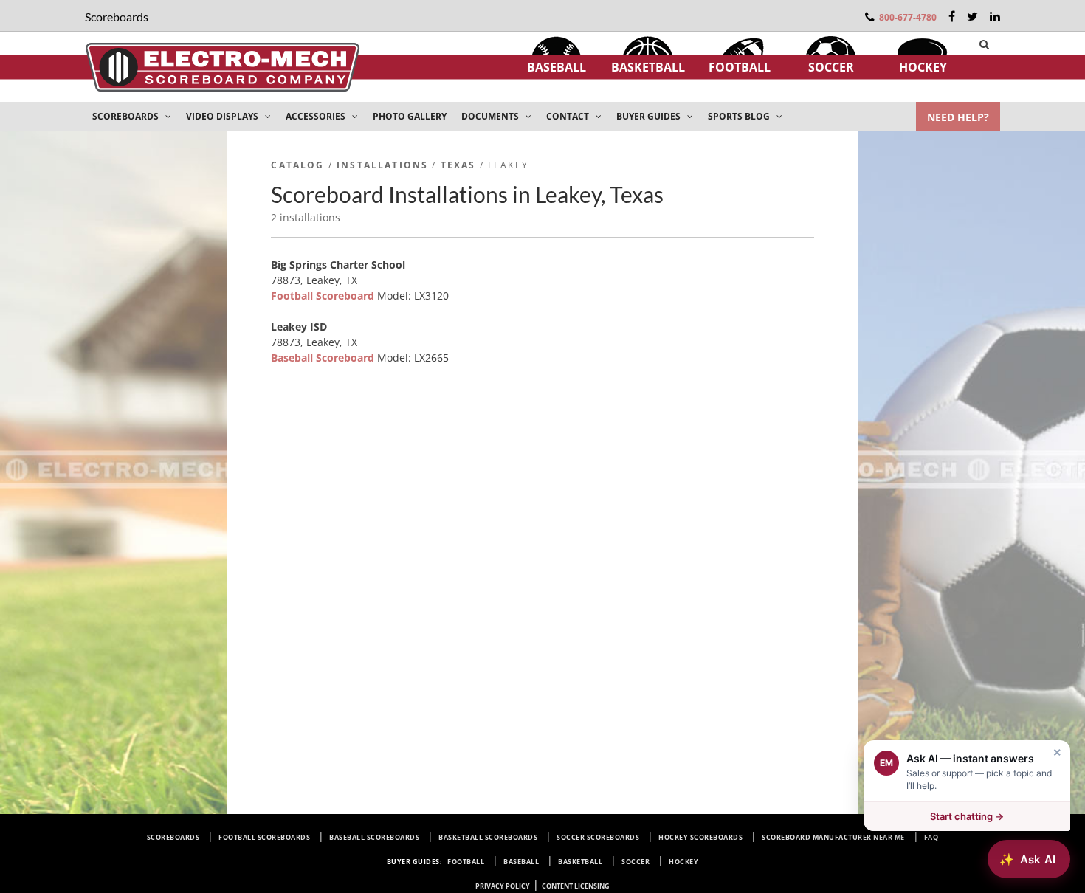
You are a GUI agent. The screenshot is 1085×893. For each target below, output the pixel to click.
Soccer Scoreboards (598, 837)
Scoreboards (173, 837)
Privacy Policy (502, 886)
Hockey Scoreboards (700, 837)
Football (740, 67)
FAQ (931, 837)
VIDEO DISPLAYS (223, 116)
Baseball (556, 67)
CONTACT (568, 116)
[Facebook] (951, 16)
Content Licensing (576, 886)
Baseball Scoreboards (374, 837)
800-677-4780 (908, 17)
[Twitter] (972, 16)
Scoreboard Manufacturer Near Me (833, 837)
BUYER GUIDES (649, 116)
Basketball (648, 67)
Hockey (923, 67)
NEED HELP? (958, 117)
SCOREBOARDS (126, 116)
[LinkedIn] (995, 16)
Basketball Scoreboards (487, 837)
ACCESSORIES (317, 116)
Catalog (297, 165)
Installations (382, 165)
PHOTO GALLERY (410, 116)
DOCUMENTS (491, 116)
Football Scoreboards (264, 837)
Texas (458, 165)
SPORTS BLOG (740, 116)
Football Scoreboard (324, 296)
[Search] (984, 44)
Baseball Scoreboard (324, 358)
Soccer (831, 67)
